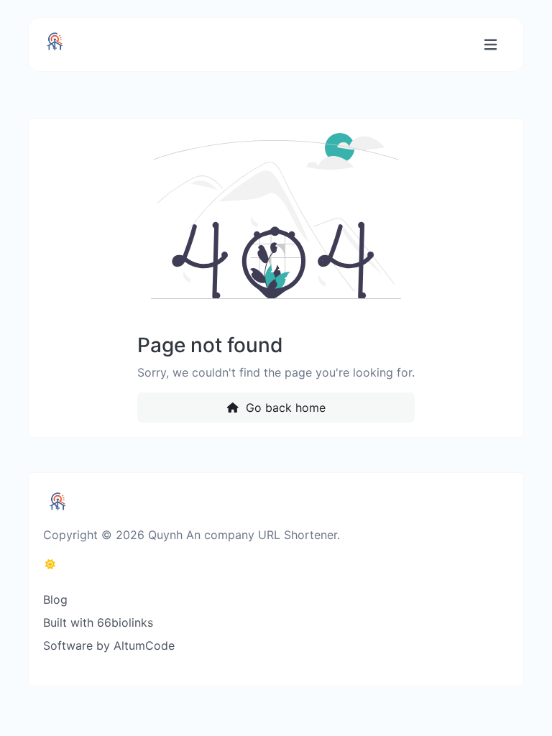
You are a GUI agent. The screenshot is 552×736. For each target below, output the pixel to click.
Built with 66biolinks (98, 622)
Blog (55, 599)
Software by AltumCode (109, 645)
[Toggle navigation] (490, 45)
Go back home (284, 407)
